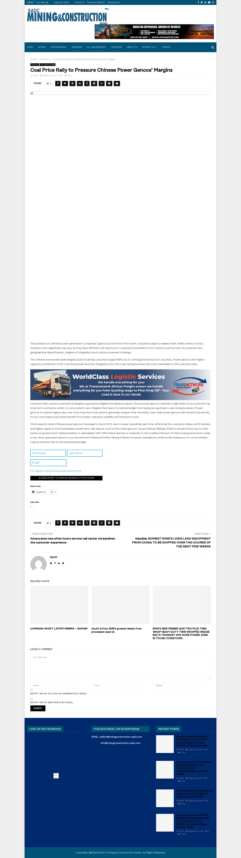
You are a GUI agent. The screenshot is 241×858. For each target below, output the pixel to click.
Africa (42, 47)
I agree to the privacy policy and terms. (57, 470)
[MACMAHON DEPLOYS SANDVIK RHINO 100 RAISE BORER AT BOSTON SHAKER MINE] (165, 798)
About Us (132, 47)
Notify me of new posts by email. (52, 702)
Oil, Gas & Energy (96, 47)
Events (166, 47)
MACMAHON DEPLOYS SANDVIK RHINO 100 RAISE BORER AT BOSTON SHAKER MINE (194, 794)
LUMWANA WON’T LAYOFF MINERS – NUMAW (59, 628)
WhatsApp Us (114, 2)
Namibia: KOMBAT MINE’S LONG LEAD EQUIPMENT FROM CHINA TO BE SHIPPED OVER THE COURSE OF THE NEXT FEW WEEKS (171, 542)
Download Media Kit (96, 2)
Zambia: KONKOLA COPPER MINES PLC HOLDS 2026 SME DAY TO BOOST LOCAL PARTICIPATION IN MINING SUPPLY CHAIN (192, 821)
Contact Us (79, 2)
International (59, 47)
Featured (116, 47)
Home (30, 47)
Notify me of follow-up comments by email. (58, 694)
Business (77, 47)
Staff (35, 75)
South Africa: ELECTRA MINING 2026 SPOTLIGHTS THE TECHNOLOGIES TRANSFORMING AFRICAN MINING (194, 768)
